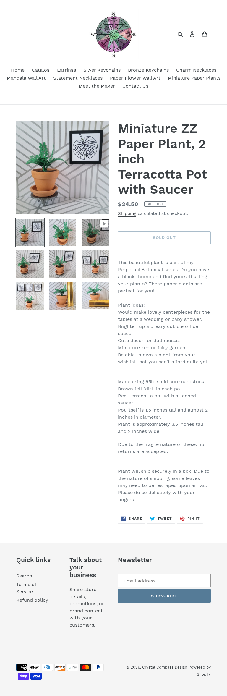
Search (24, 576)
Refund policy (32, 600)
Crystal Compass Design (164, 667)
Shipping (127, 213)
